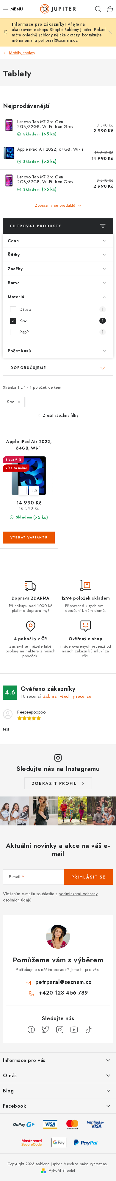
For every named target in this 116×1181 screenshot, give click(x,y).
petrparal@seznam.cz (58, 40)
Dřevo (62, 309)
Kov (62, 321)
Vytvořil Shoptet (62, 1170)
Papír (62, 332)
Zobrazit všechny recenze (67, 696)
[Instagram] (59, 1029)
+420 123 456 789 (63, 993)
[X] (45, 1029)
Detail (29, 538)
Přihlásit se (88, 877)
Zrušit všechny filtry (61, 415)
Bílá (23, 490)
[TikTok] (88, 1029)
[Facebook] (31, 1029)
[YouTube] (74, 1029)
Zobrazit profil (54, 783)
